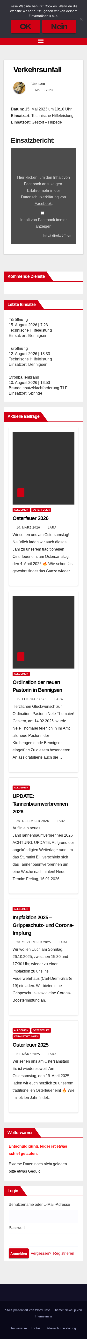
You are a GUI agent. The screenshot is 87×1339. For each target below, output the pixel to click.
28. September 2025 (34, 942)
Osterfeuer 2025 (30, 1045)
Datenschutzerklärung (60, 1328)
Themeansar (43, 1316)
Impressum (19, 1328)
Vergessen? (41, 1253)
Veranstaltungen (26, 1036)
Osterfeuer (41, 509)
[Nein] (81, 19)
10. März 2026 (28, 527)
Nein (59, 26)
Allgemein (21, 509)
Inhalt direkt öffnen (57, 235)
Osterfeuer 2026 (30, 518)
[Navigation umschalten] (41, 40)
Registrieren (63, 1253)
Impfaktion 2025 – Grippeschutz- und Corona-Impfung (43, 925)
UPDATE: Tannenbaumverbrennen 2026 (40, 804)
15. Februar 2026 (32, 699)
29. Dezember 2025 (33, 821)
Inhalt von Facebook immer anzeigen (43, 223)
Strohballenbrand (24, 377)
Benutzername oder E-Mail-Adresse (39, 1204)
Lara (41, 84)
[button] (72, 40)
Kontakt (36, 1328)
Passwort (17, 1228)
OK (25, 26)
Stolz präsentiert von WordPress (28, 1310)
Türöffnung (18, 320)
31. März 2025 (28, 1054)
